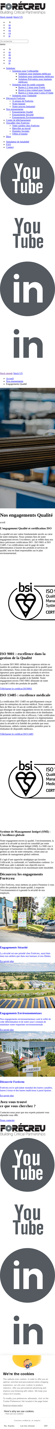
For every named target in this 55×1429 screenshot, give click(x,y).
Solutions (10, 68)
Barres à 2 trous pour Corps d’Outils (35, 93)
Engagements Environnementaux (28, 117)
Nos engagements (14, 109)
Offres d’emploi (20, 134)
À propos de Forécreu (22, 101)
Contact (10, 147)
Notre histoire (18, 103)
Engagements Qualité (22, 112)
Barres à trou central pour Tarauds (34, 90)
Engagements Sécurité (23, 114)
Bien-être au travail (21, 128)
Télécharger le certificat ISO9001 (16, 688)
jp (9, 36)
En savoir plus (7, 961)
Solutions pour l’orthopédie (25, 71)
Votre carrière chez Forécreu (25, 125)
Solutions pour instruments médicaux (36, 76)
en (10, 57)
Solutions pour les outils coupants (28, 84)
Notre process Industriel (23, 106)
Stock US (18, 17)
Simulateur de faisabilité (17, 141)
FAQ (8, 144)
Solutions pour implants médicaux (34, 73)
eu (10, 30)
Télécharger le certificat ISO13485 (16, 734)
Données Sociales (20, 131)
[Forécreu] (23, 14)
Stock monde (6, 17)
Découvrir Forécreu (15, 98)
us (10, 25)
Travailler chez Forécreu (17, 123)
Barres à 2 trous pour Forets (31, 87)
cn (10, 33)
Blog (8, 136)
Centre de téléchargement (18, 120)
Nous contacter (7, 1120)
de (10, 27)
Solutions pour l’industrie (24, 95)
